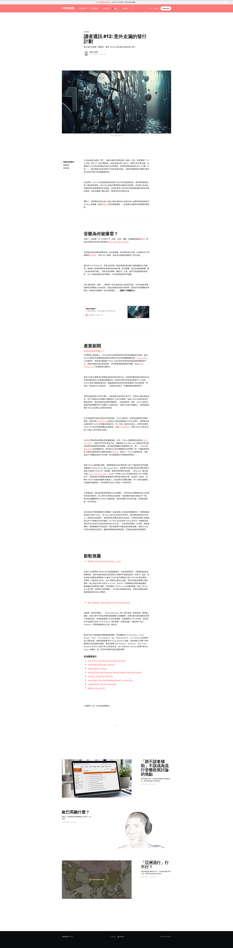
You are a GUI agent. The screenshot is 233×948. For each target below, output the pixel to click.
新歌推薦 (66, 168)
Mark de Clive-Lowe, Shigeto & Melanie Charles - (114, 672)
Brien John (94, 52)
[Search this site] (150, 8)
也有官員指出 (124, 427)
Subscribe (165, 8)
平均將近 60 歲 (102, 421)
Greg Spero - (106, 660)
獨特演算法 (88, 449)
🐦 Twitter (113, 936)
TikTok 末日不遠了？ (94, 351)
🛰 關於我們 (83, 8)
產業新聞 (66, 165)
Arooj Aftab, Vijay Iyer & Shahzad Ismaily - (110, 680)
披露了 (144, 239)
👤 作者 (114, 8)
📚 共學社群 (124, 8)
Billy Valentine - (109, 602)
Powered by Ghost (165, 936)
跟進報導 (92, 255)
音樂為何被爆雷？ (69, 162)
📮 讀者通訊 (105, 8)
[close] (230, 2)
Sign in (156, 8)
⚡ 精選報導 (94, 8)
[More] (131, 8)
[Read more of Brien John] (86, 53)
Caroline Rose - (102, 684)
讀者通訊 (87, 32)
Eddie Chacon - (97, 668)
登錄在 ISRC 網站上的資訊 (118, 242)
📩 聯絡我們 (121, 936)
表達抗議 (114, 452)
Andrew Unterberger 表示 (97, 473)
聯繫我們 (105, 204)
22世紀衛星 (68, 8)
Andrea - (96, 688)
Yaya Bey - (100, 676)
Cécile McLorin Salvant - (101, 664)
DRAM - (104, 561)
